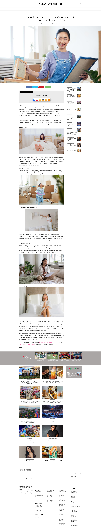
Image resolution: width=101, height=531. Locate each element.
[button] (80, 4)
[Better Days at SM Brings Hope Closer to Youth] (79, 124)
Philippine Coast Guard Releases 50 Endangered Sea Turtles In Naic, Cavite (72, 375)
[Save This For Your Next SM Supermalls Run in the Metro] (79, 150)
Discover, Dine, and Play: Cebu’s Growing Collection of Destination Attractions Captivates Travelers (71, 118)
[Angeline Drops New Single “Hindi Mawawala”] (79, 145)
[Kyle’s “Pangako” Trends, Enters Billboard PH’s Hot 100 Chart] (79, 139)
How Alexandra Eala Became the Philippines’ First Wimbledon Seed (77, 360)
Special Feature (69, 87)
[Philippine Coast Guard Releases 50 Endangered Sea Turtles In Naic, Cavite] (79, 374)
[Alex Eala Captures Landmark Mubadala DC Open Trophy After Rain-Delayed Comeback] (52, 355)
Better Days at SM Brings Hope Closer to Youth (71, 124)
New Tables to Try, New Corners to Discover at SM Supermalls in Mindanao (71, 110)
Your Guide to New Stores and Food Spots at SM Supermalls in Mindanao (71, 97)
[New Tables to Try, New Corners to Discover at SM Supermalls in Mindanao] (79, 109)
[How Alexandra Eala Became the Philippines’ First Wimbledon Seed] (76, 355)
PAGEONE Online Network (46, 23)
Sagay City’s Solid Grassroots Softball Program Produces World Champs (41, 361)
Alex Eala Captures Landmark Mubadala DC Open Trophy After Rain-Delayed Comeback (53, 361)
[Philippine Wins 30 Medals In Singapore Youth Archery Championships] (64, 355)
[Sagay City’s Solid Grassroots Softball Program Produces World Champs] (40, 355)
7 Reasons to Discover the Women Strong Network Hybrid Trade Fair (71, 103)
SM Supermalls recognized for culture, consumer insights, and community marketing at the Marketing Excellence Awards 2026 (72, 132)
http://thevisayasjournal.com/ (27, 344)
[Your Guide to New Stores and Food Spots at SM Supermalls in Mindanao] (79, 95)
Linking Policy (73, 476)
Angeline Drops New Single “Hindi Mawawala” (71, 145)
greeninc (68, 372)
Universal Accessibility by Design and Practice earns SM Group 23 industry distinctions (71, 90)
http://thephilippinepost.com (47, 342)
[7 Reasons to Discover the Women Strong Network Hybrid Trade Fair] (79, 102)
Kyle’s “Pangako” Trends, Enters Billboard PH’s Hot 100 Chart (71, 139)
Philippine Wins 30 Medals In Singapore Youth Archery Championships (65, 361)
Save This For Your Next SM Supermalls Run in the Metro (71, 151)
